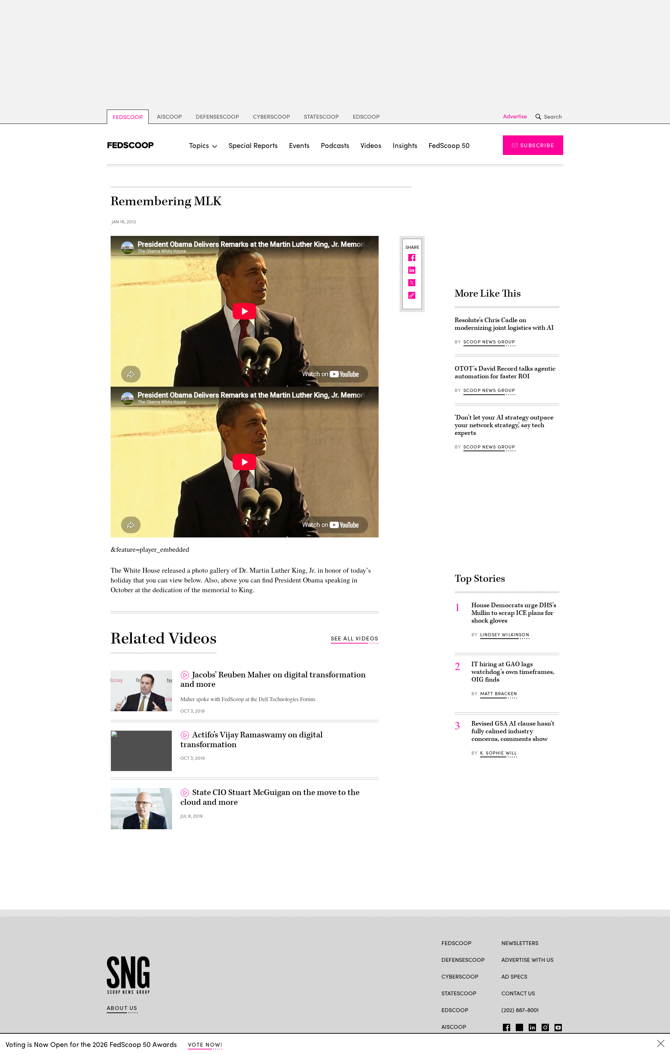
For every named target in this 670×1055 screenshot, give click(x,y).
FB (504, 1026)
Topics (199, 145)
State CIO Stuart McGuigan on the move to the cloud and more (269, 797)
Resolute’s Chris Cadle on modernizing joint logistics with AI (504, 324)
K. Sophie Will (498, 753)
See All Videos (355, 638)
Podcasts (335, 145)
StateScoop (321, 116)
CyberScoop (271, 116)
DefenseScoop (217, 116)
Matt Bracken (498, 693)
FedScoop (128, 116)
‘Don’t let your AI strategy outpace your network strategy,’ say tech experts (504, 425)
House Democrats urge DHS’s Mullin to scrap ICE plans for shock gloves (513, 613)
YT (556, 1026)
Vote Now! (205, 1044)
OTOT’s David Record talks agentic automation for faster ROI (505, 372)
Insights (405, 145)
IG (543, 1026)
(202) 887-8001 (520, 1009)
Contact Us (518, 993)
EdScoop (366, 116)
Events (299, 145)
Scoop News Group (489, 342)
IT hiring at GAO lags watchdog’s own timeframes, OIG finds (512, 672)
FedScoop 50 (449, 145)
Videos (370, 145)
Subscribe (537, 145)
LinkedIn (532, 1026)
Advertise (515, 116)
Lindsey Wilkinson (504, 634)
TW (518, 1026)
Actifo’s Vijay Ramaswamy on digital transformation (251, 740)
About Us (122, 1007)
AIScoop (169, 116)
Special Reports (253, 145)
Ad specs (514, 976)
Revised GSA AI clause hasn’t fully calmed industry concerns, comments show (512, 731)
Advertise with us (527, 959)
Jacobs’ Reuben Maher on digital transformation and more (273, 680)
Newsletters (519, 942)
